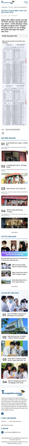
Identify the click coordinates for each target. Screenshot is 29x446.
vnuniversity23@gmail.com (13, 432)
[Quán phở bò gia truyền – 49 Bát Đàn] (14, 156)
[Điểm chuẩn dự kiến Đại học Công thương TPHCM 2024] (6, 266)
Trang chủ (4, 7)
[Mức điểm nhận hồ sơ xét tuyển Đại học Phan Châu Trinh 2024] (6, 281)
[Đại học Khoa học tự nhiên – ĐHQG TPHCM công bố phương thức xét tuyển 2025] (14, 326)
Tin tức (10, 7)
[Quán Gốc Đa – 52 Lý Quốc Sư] (14, 200)
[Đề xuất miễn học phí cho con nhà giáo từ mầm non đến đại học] (14, 248)
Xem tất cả (14, 232)
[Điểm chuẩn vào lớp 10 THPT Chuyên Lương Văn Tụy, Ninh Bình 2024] (6, 273)
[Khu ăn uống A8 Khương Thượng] (14, 223)
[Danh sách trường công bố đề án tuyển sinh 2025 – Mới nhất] (14, 348)
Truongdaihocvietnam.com (20, 438)
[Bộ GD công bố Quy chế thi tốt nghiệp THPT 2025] (14, 371)
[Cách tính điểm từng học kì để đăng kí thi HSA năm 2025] (14, 304)
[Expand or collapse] (26, 36)
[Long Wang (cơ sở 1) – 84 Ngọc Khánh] (14, 178)
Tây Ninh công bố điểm (13, 129)
